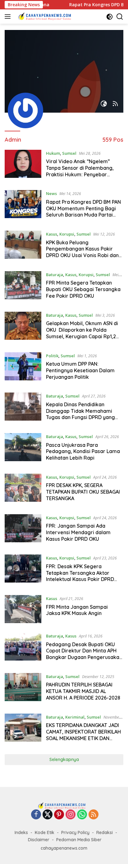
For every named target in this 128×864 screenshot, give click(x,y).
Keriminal (75, 717)
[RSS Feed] (115, 104)
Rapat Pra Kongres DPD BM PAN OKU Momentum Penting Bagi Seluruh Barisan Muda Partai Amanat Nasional (83, 211)
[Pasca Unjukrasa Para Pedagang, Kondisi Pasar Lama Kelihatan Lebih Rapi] (23, 448)
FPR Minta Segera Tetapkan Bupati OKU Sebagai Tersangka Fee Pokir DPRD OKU (83, 289)
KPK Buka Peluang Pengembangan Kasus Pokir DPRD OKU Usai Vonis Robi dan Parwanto (82, 252)
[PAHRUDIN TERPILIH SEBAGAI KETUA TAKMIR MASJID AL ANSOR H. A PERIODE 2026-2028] (23, 688)
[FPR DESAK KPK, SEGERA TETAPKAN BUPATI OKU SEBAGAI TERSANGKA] (23, 489)
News (51, 193)
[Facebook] (36, 814)
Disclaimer (38, 839)
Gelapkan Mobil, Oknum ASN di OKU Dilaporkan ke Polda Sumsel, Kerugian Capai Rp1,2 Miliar (82, 333)
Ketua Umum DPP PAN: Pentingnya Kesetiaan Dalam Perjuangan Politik (80, 370)
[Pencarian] (119, 17)
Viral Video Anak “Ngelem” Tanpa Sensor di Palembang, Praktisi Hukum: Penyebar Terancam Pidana (80, 171)
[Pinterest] (59, 814)
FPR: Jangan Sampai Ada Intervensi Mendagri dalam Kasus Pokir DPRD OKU (78, 532)
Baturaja (54, 274)
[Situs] (104, 104)
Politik (52, 356)
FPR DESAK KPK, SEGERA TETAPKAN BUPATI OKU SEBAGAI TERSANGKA (83, 491)
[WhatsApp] (82, 814)
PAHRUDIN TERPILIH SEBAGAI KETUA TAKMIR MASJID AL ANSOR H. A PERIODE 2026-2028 (83, 691)
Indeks (21, 832)
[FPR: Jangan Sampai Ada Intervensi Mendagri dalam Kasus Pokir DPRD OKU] (23, 529)
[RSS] (93, 814)
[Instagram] (70, 814)
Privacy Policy (75, 832)
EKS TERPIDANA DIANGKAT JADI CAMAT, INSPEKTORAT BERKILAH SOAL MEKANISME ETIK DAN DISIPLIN (83, 735)
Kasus (51, 234)
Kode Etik (44, 832)
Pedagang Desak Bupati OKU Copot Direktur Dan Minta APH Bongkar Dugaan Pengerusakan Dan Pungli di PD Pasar (84, 654)
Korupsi (66, 234)
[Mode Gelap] (109, 17)
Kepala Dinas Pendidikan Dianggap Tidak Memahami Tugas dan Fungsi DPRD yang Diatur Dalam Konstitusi (80, 414)
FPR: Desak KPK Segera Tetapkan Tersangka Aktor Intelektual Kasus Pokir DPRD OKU (80, 576)
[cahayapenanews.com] (46, 16)
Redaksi (104, 832)
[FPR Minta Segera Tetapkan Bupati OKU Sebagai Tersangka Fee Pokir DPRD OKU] (23, 286)
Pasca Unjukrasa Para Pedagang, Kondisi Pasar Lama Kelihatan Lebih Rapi (83, 451)
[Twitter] (48, 814)
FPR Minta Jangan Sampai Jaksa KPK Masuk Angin (77, 610)
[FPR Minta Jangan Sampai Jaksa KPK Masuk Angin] (23, 609)
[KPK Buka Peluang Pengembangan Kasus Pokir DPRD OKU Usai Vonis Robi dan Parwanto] (23, 246)
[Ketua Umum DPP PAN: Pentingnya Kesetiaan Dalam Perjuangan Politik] (23, 367)
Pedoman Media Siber (79, 839)
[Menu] (9, 16)
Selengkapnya (64, 759)
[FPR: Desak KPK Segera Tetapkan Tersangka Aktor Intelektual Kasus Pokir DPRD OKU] (23, 570)
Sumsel (69, 153)
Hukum (53, 153)
